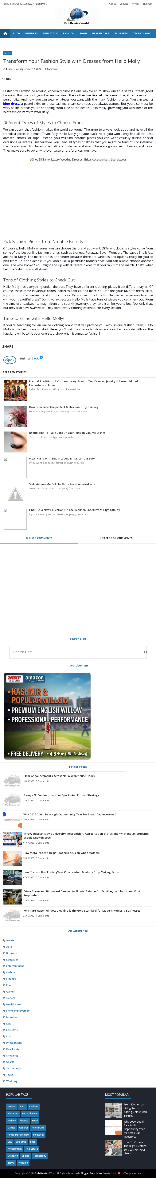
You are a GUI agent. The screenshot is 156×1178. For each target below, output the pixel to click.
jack (35, 358)
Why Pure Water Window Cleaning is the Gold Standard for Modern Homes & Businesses (81, 910)
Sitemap (147, 3)
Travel (17, 43)
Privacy (135, 3)
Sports (10, 1062)
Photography (14, 1042)
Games (10, 991)
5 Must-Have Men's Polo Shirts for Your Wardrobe (62, 484)
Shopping (121, 33)
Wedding (34, 43)
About (112, 3)
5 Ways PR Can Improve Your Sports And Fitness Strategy (61, 795)
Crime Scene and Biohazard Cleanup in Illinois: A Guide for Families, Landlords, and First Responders (81, 893)
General (11, 998)
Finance (11, 978)
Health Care (100, 33)
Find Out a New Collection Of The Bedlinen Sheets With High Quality (74, 510)
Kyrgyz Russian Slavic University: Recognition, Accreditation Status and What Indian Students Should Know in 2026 (86, 835)
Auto (16, 33)
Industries (12, 1017)
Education (50, 33)
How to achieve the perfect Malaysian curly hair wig (63, 407)
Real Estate (13, 1049)
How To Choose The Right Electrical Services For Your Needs (135, 1147)
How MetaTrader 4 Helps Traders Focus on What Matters (61, 853)
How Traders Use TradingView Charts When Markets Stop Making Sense (71, 872)
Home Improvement (18, 1010)
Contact (123, 3)
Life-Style (12, 1030)
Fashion (68, 33)
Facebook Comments (117, 538)
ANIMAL (11, 940)
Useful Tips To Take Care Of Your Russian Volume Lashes (67, 433)
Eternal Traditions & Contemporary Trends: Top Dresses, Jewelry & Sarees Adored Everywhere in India (83, 383)
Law (8, 1023)
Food (83, 33)
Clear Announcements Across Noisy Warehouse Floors (59, 776)
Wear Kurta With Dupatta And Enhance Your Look (62, 458)
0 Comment (51, 69)
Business (31, 33)
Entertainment (15, 966)
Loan (9, 1036)
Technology (142, 33)
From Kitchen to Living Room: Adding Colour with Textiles (135, 1110)
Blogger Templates (91, 1173)
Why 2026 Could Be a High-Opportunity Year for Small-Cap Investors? (69, 814)
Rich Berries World (45, 1173)
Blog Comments (40, 538)
